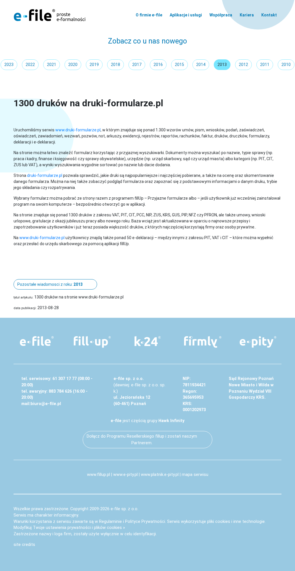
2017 (136, 64)
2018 (115, 64)
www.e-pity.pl (125, 474)
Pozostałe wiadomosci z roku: (50, 284)
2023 (9, 64)
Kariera (247, 15)
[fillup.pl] (92, 342)
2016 (158, 64)
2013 (222, 64)
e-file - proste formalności (50, 15)
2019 (94, 64)
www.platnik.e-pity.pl (160, 474)
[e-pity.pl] (258, 342)
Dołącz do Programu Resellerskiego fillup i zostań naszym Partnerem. (142, 439)
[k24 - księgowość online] (147, 341)
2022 (30, 64)
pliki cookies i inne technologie (236, 521)
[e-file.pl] (37, 341)
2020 (72, 64)
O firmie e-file (149, 15)
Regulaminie (110, 521)
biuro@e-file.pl (46, 403)
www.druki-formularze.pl (78, 130)
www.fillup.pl (98, 474)
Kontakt (269, 15)
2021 (51, 64)
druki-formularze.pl (44, 175)
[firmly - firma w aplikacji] (202, 342)
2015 (179, 64)
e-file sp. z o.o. (124, 508)
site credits (24, 544)
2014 (200, 64)
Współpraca (220, 15)
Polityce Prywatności (145, 521)
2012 (243, 64)
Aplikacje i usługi (186, 15)
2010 (286, 64)
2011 (264, 64)
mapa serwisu (195, 474)
